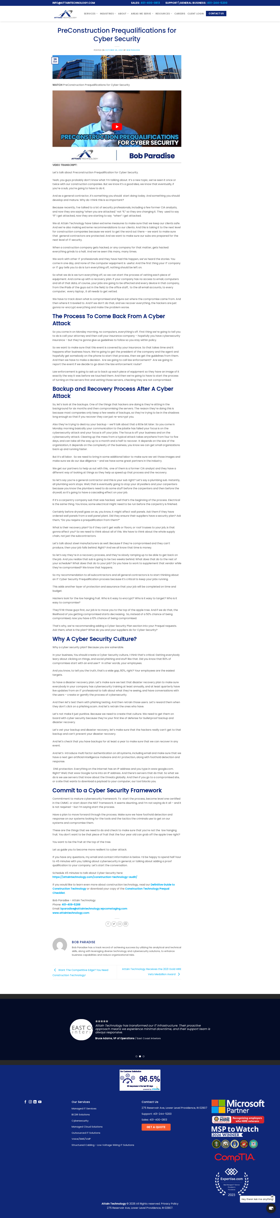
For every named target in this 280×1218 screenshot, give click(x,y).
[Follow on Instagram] (30, 1102)
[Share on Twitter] (114, 924)
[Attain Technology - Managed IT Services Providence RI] (65, 13)
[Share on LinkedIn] (125, 924)
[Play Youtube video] (116, 126)
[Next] (270, 1029)
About (122, 13)
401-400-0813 (150, 3)
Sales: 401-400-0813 (154, 1120)
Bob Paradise (133, 50)
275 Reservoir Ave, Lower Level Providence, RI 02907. (140, 1208)
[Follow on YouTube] (39, 1102)
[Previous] (10, 1029)
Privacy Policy (169, 1204)
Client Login (195, 13)
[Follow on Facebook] (25, 1102)
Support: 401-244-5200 (157, 1114)
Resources (163, 13)
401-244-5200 (217, 3)
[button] (271, 1208)
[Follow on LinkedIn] (35, 1102)
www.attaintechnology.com (70, 913)
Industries (107, 13)
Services (89, 13)
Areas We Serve (141, 13)
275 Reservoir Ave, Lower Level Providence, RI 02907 (174, 1108)
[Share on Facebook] (108, 924)
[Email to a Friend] (119, 924)
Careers (179, 13)
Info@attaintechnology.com (73, 3)
